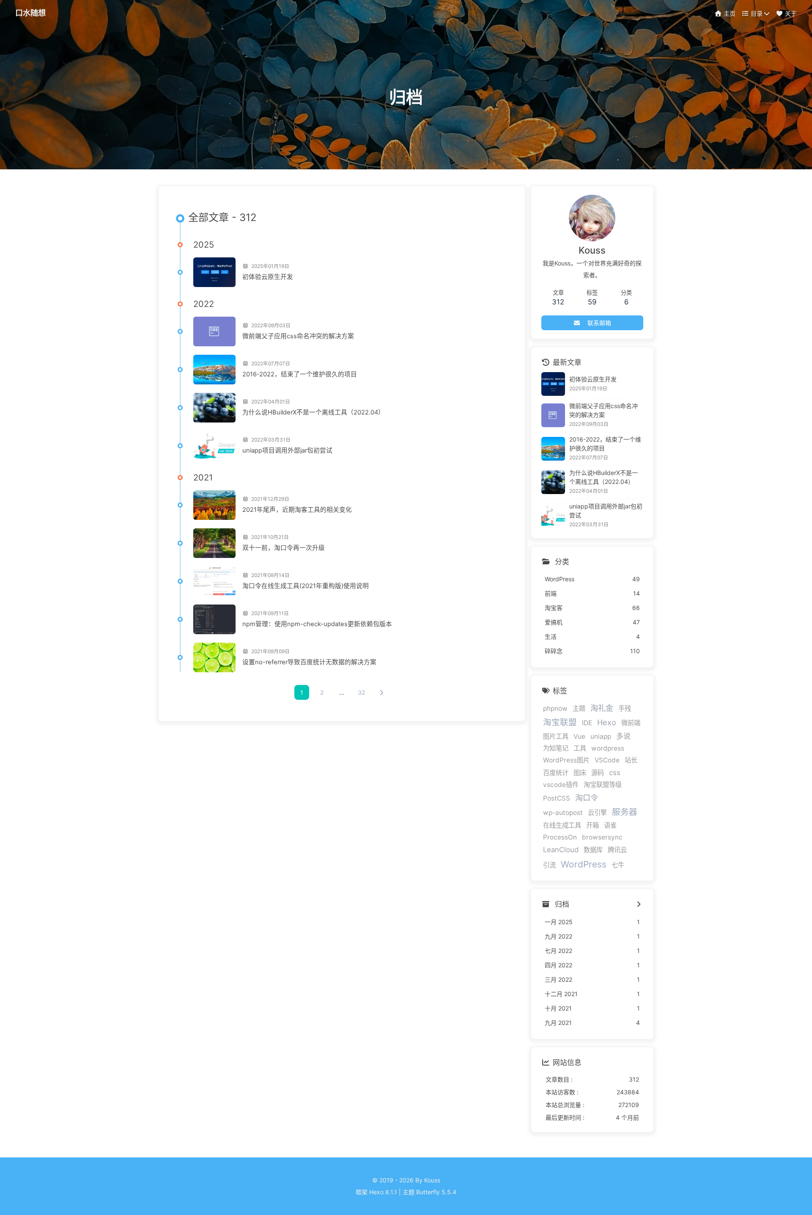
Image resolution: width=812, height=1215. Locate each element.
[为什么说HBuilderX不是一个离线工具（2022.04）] (214, 407)
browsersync (602, 837)
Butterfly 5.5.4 (436, 1192)
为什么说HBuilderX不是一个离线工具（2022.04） (313, 412)
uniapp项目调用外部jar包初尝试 (287, 450)
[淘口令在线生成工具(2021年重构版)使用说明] (214, 581)
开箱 (592, 825)
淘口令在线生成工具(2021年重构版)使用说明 (305, 586)
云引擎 (597, 813)
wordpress (607, 748)
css (614, 772)
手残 (624, 708)
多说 (623, 736)
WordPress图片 (566, 760)
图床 (579, 773)
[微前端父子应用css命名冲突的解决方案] (214, 331)
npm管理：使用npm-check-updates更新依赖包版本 (317, 624)
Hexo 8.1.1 (383, 1192)
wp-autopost (563, 813)
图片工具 (555, 736)
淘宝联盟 (560, 722)
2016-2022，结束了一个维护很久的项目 (299, 374)
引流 (549, 865)
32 (361, 692)
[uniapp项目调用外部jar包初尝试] (214, 446)
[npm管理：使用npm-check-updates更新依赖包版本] (214, 619)
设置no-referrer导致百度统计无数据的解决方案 (309, 662)
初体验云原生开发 (267, 277)
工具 (579, 748)
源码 (597, 773)
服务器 (624, 812)
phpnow (555, 708)
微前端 (630, 723)
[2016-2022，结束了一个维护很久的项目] (214, 369)
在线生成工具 (562, 825)
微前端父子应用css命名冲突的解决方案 (298, 336)
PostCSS (556, 798)
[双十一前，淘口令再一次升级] (214, 543)
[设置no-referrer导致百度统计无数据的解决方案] (214, 657)
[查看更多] (638, 904)
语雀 (610, 825)
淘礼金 (601, 707)
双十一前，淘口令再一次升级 (283, 548)
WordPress (583, 864)
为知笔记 (555, 748)
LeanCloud (561, 849)
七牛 (618, 865)
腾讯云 (617, 850)
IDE (587, 723)
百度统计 (555, 773)
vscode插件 (561, 785)
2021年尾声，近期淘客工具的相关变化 (297, 510)
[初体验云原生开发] (214, 272)
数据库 (593, 850)
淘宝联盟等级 (603, 785)
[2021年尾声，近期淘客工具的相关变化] (214, 505)
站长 (631, 760)
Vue (579, 736)
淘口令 (586, 797)
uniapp (600, 736)
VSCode (607, 760)
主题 (579, 708)
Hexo (606, 722)
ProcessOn (560, 837)
